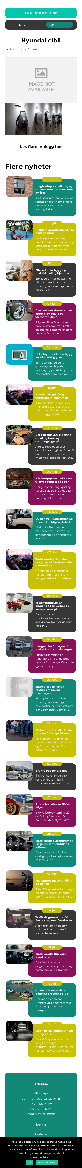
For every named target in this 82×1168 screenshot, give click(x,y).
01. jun (52, 1024)
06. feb (52, 512)
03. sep (52, 873)
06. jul (52, 263)
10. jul (52, 223)
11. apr (52, 387)
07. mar (52, 471)
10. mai (52, 347)
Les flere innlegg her (41, 146)
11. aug (52, 179)
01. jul (52, 983)
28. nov (52, 680)
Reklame (41, 1134)
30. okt (52, 834)
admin (34, 49)
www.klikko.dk (45, 1113)
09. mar (52, 428)
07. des (52, 552)
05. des (52, 596)
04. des (52, 639)
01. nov (52, 797)
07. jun (52, 303)
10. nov (52, 723)
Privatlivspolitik (47, 1162)
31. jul (52, 910)
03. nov (52, 764)
